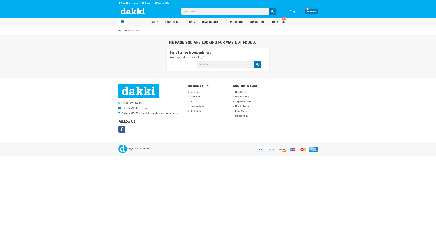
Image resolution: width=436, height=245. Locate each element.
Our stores (195, 96)
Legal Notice (241, 111)
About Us (148, 3)
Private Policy (241, 116)
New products (197, 106)
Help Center (240, 92)
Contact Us (163, 3)
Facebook (121, 129)
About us (194, 92)
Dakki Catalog (242, 96)
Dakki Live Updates (129, 3)
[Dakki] (133, 11)
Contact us (195, 111)
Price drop (195, 101)
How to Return (242, 106)
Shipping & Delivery (244, 101)
